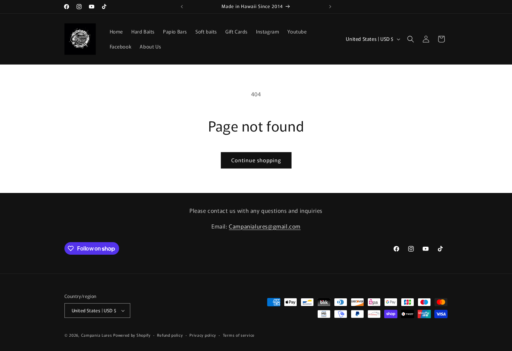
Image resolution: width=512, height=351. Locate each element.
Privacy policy (202, 335)
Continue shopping (256, 160)
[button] (410, 39)
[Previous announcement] (181, 6)
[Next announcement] (330, 6)
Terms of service (239, 335)
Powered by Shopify (131, 335)
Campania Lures (96, 335)
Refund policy (170, 335)
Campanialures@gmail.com (265, 226)
